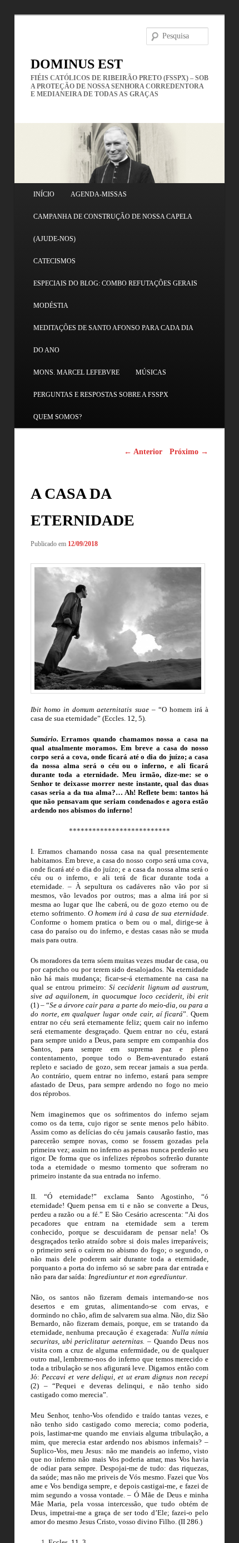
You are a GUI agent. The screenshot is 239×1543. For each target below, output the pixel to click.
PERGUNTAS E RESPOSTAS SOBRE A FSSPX (100, 395)
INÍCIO (43, 194)
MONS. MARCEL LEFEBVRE (76, 372)
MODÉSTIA (50, 305)
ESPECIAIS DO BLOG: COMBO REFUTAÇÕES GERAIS (115, 283)
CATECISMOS (54, 261)
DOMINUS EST (77, 64)
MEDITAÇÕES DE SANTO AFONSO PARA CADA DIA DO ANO (113, 339)
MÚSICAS (151, 372)
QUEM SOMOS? (57, 417)
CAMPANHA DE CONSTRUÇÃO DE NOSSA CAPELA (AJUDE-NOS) (112, 228)
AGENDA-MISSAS (99, 194)
